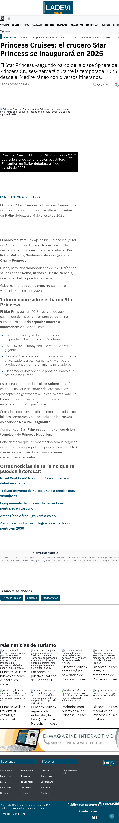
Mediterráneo (50, 597)
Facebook (46, 776)
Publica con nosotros (82, 804)
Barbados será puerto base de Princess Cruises (74, 710)
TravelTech (62, 25)
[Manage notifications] (111, 816)
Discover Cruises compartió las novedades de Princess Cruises (74, 672)
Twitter (45, 770)
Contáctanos (88, 811)
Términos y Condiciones (13, 813)
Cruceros (105, 25)
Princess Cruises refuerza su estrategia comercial (12, 712)
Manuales (37, 25)
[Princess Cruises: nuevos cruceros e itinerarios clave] (13, 659)
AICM (73, 37)
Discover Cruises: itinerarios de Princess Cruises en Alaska (106, 712)
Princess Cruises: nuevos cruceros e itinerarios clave (13, 677)
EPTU (26, 25)
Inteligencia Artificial (91, 37)
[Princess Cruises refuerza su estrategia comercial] (13, 696)
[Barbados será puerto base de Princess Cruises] (75, 696)
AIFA (108, 37)
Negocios (49, 25)
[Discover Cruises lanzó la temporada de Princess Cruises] (106, 656)
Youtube (45, 792)
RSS (94, 817)
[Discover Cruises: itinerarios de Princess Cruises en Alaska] (106, 696)
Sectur (24, 37)
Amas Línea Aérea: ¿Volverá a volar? (28, 515)
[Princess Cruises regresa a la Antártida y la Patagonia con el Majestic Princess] (44, 696)
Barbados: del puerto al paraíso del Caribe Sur (44, 675)
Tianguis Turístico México (44, 37)
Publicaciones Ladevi (69, 772)
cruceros (32, 597)
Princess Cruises (11, 597)
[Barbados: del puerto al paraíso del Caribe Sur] (44, 659)
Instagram (47, 781)
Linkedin (46, 787)
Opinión (25, 792)
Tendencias (92, 25)
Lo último (17, 25)
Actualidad (6, 770)
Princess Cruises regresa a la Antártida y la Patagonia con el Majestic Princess (44, 715)
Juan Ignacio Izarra (23, 197)
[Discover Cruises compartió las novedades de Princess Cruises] (75, 656)
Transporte (77, 25)
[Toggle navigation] (8, 19)
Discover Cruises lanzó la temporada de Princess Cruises (105, 672)
